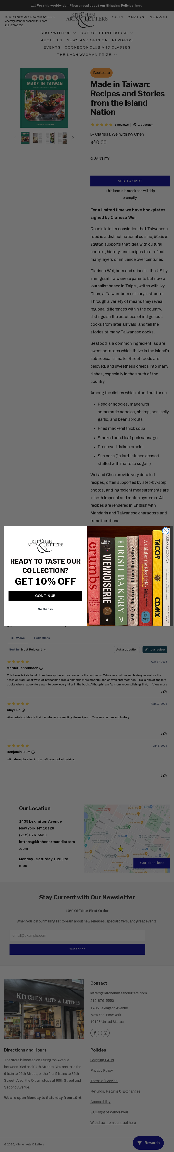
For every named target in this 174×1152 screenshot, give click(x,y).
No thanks (45, 609)
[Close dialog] (165, 530)
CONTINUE (45, 596)
